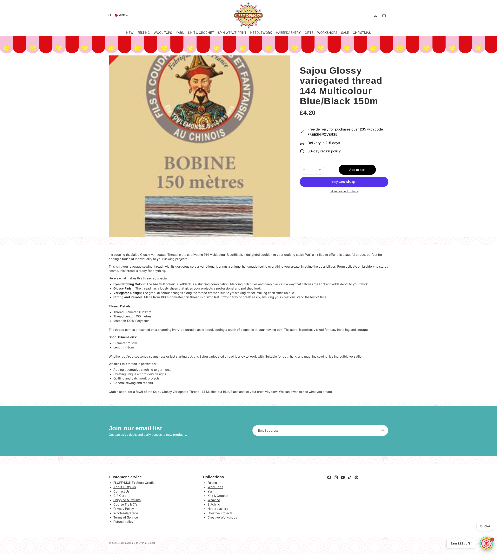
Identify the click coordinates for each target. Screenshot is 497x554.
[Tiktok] (349, 477)
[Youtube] (342, 477)
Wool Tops (215, 487)
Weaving (214, 500)
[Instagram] (336, 477)
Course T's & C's (125, 504)
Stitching (214, 504)
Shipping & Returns (127, 500)
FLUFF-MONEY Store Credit (133, 483)
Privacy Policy (123, 509)
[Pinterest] (356, 477)
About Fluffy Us (124, 487)
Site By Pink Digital (144, 542)
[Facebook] (329, 477)
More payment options (344, 191)
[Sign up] (383, 430)
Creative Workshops (222, 517)
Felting (213, 483)
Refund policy (123, 522)
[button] (486, 543)
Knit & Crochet (218, 496)
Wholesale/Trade (125, 513)
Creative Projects (220, 513)
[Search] (110, 15)
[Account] (375, 15)
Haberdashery (218, 509)
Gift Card (119, 496)
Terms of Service (125, 517)
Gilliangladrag (125, 542)
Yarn (211, 491)
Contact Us (121, 491)
